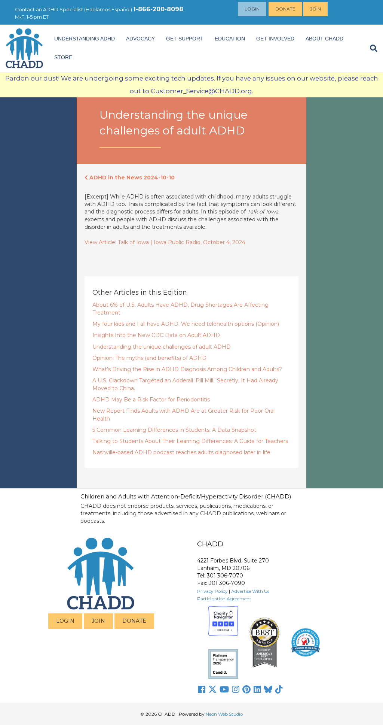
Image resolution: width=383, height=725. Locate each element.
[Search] (370, 48)
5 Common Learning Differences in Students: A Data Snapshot (174, 430)
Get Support (184, 39)
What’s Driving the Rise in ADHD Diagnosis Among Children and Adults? (187, 369)
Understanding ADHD (84, 39)
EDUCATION (230, 39)
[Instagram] (235, 689)
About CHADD (324, 39)
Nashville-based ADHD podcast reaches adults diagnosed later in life (181, 452)
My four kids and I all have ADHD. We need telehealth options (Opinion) (185, 324)
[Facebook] (201, 689)
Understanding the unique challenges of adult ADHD (161, 346)
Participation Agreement (224, 598)
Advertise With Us (250, 591)
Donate (285, 9)
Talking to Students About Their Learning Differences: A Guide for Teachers (190, 441)
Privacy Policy (212, 591)
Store (63, 57)
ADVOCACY (140, 39)
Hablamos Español (108, 9)
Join (315, 9)
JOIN (98, 621)
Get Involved (275, 39)
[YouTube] (224, 689)
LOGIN (65, 621)
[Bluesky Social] (268, 689)
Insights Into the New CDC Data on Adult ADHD (156, 335)
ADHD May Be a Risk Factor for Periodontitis (151, 399)
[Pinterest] (246, 689)
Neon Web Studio (224, 714)
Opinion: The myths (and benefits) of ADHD (149, 358)
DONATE (134, 621)
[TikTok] (279, 689)
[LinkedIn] (257, 689)
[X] (212, 689)
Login (252, 9)
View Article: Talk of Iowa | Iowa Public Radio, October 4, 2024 (165, 242)
